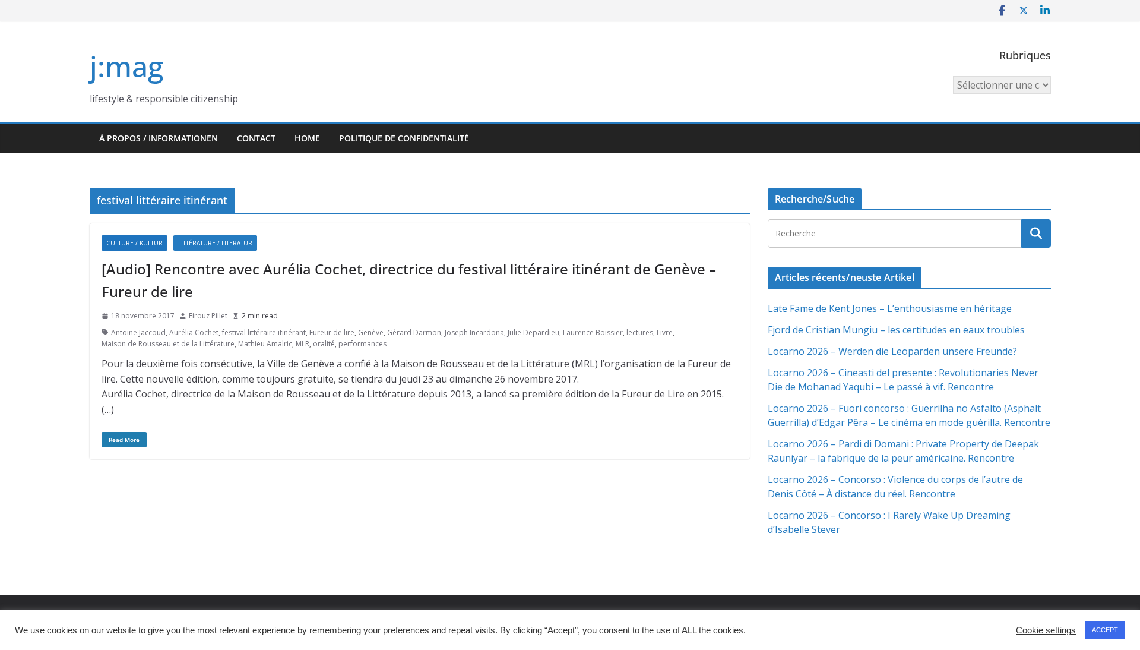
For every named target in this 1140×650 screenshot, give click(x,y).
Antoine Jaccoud (138, 332)
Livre (665, 332)
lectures (639, 332)
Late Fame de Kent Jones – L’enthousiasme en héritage (890, 308)
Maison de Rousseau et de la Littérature (168, 344)
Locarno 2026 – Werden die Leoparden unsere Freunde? (892, 351)
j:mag (126, 66)
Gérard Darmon (414, 332)
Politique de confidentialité (404, 138)
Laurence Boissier (593, 332)
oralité (324, 344)
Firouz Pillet (208, 316)
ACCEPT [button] (1105, 629)
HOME (307, 138)
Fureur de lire (331, 332)
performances (362, 344)
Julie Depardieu (533, 332)
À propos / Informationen (158, 138)
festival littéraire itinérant (264, 332)
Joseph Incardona (474, 332)
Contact (256, 138)
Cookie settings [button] (1046, 630)
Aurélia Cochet (193, 332)
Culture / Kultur (134, 243)
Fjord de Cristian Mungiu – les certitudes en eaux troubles (896, 329)
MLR (302, 344)
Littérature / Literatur (215, 243)
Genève (371, 332)
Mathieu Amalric (265, 344)
